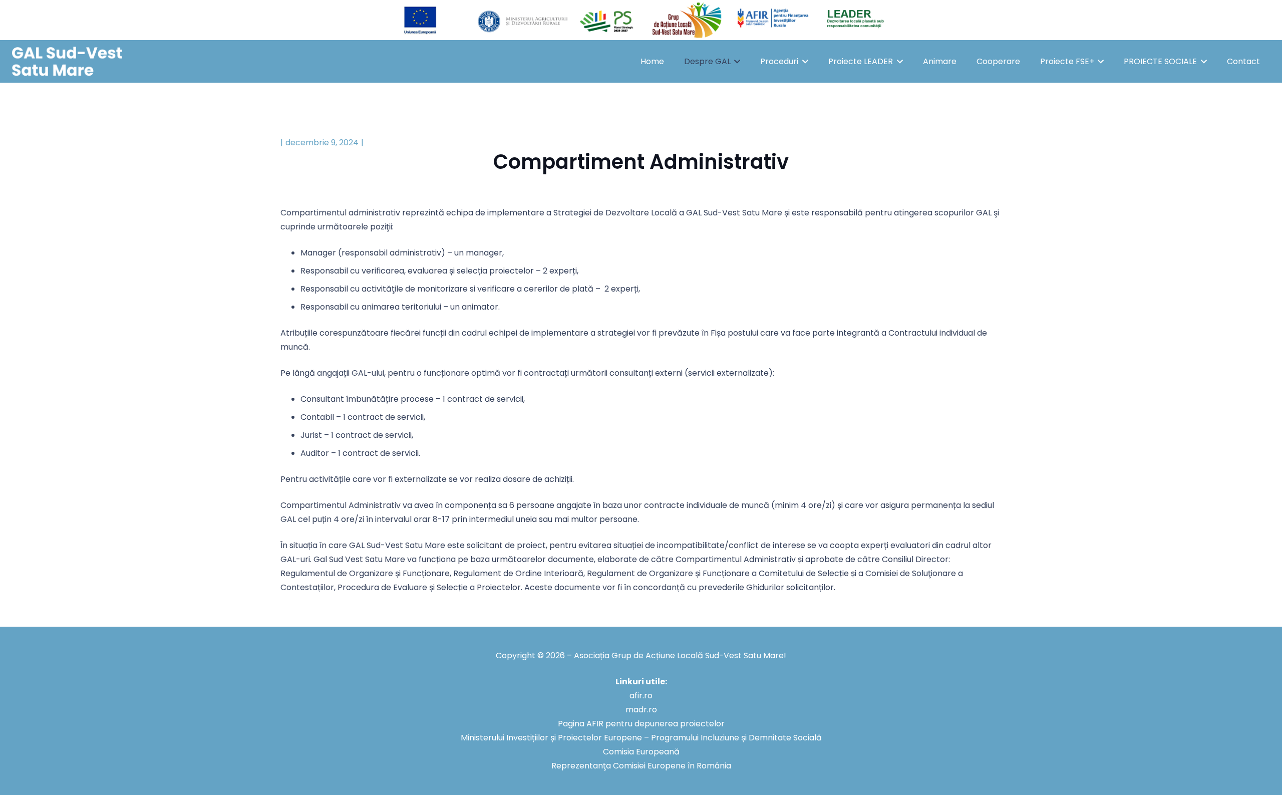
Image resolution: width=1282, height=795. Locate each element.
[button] (736, 61)
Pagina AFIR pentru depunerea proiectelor (641, 723)
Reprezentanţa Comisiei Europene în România (641, 765)
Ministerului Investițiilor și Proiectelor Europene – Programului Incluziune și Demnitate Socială (641, 737)
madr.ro (641, 709)
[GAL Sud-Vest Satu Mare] (67, 61)
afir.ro (641, 695)
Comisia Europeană (641, 751)
